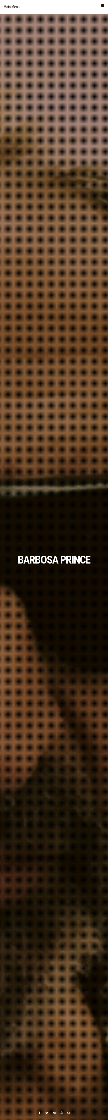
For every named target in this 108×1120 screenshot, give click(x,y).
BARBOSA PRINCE (54, 559)
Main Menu (12, 7)
